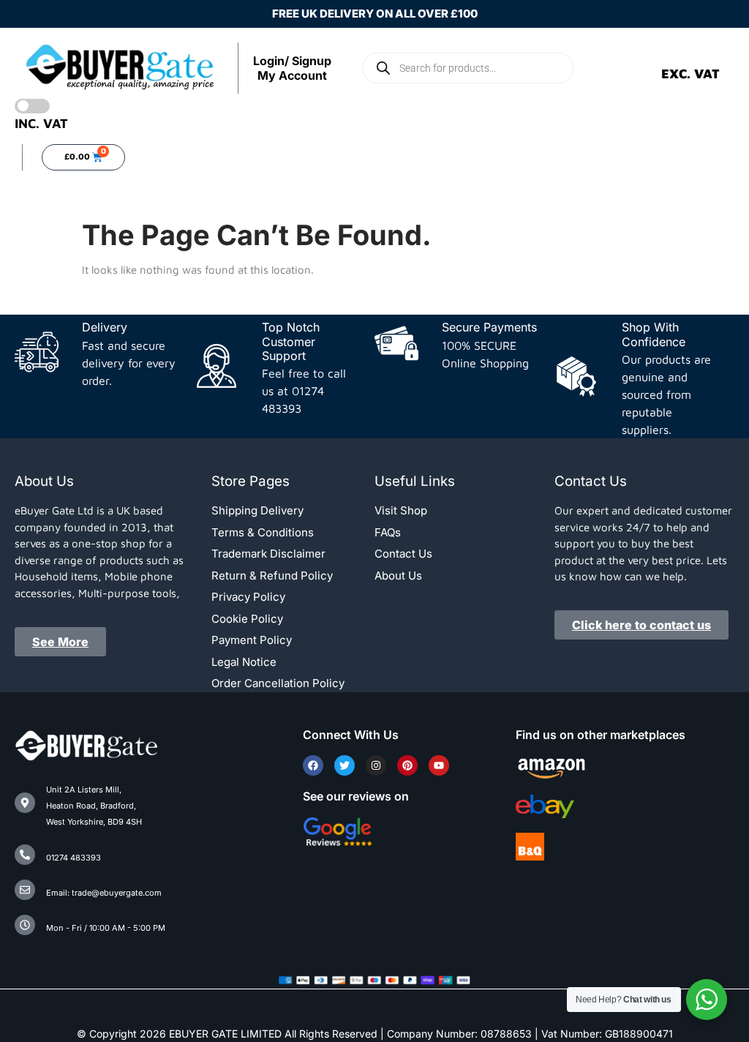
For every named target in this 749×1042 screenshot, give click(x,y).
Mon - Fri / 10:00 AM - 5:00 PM (105, 928)
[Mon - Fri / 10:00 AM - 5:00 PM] (25, 925)
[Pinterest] (407, 765)
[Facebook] (313, 765)
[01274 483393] (25, 854)
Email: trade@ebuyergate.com (104, 893)
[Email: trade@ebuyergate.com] (25, 890)
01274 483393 (73, 857)
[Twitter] (344, 765)
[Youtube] (439, 765)
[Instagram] (376, 765)
